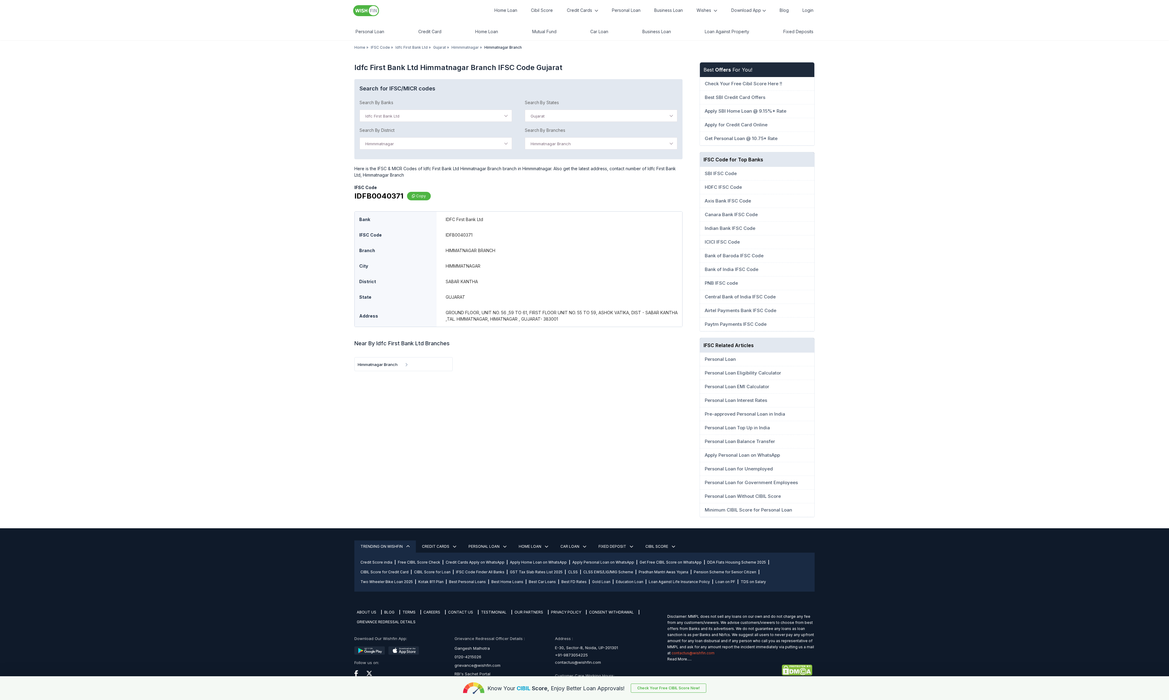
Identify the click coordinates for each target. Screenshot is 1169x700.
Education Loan (629, 581)
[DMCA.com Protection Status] (739, 670)
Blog (784, 10)
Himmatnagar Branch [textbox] (551, 143)
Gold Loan (601, 581)
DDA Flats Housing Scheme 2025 (736, 562)
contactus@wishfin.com (578, 662)
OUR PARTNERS (528, 612)
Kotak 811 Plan (431, 581)
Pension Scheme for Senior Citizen (725, 572)
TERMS (409, 612)
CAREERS (431, 612)
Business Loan (668, 10)
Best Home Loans (507, 581)
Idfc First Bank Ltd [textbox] (382, 116)
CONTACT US (460, 612)
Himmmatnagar (465, 47)
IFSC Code (380, 47)
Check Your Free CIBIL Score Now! (668, 688)
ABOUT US (366, 612)
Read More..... (679, 659)
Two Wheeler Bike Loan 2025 (386, 581)
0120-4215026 (468, 656)
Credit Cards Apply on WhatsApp (475, 562)
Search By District (377, 130)
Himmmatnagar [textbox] (379, 143)
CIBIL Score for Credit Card (384, 572)
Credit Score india (376, 562)
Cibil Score (542, 10)
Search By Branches (545, 130)
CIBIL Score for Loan (432, 572)
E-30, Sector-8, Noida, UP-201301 (586, 647)
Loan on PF (725, 581)
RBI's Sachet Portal (472, 673)
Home (359, 47)
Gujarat (439, 47)
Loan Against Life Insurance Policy (679, 581)
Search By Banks (376, 102)
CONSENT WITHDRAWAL (611, 612)
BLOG (389, 612)
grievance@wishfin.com (477, 665)
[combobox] (436, 116)
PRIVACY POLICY (566, 612)
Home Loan (505, 10)
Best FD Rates (574, 581)
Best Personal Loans (467, 581)
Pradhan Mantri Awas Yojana (663, 572)
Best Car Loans (542, 581)
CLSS (573, 572)
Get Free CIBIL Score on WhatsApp (671, 562)
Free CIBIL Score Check (419, 562)
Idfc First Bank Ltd (411, 47)
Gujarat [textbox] (538, 116)
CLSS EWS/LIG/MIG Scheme (608, 572)
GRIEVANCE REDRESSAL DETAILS (386, 622)
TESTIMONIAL (494, 612)
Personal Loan (626, 10)
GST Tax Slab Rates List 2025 (536, 572)
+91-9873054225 (571, 655)
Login (807, 10)
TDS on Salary (753, 581)
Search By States (542, 102)
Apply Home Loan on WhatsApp (538, 562)
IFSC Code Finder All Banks (480, 572)
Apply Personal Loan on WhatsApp (603, 562)
